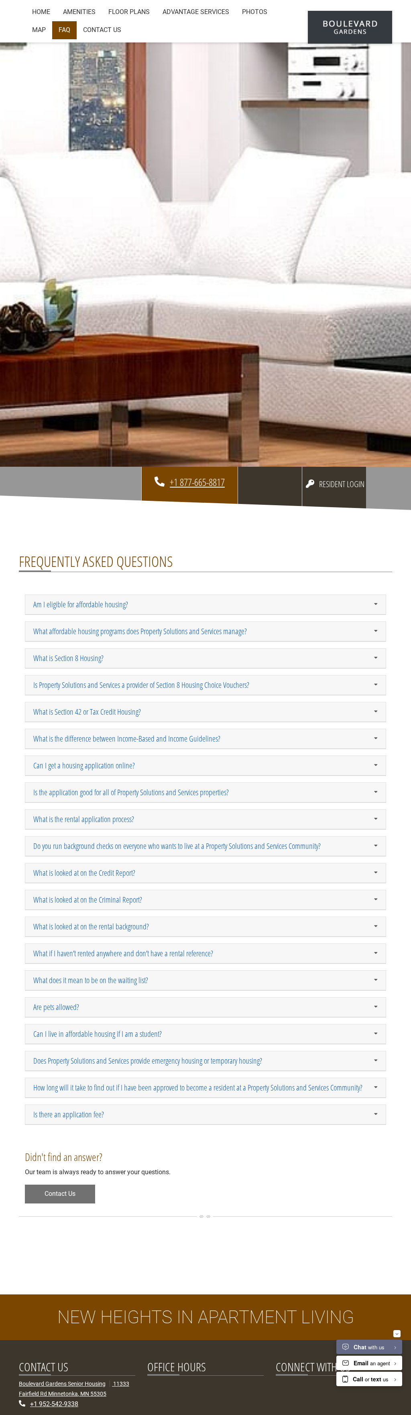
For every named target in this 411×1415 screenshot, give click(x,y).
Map (39, 30)
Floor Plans (129, 12)
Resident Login (342, 484)
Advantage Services (196, 12)
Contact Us (102, 30)
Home (41, 12)
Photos (254, 12)
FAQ (64, 30)
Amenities (79, 12)
